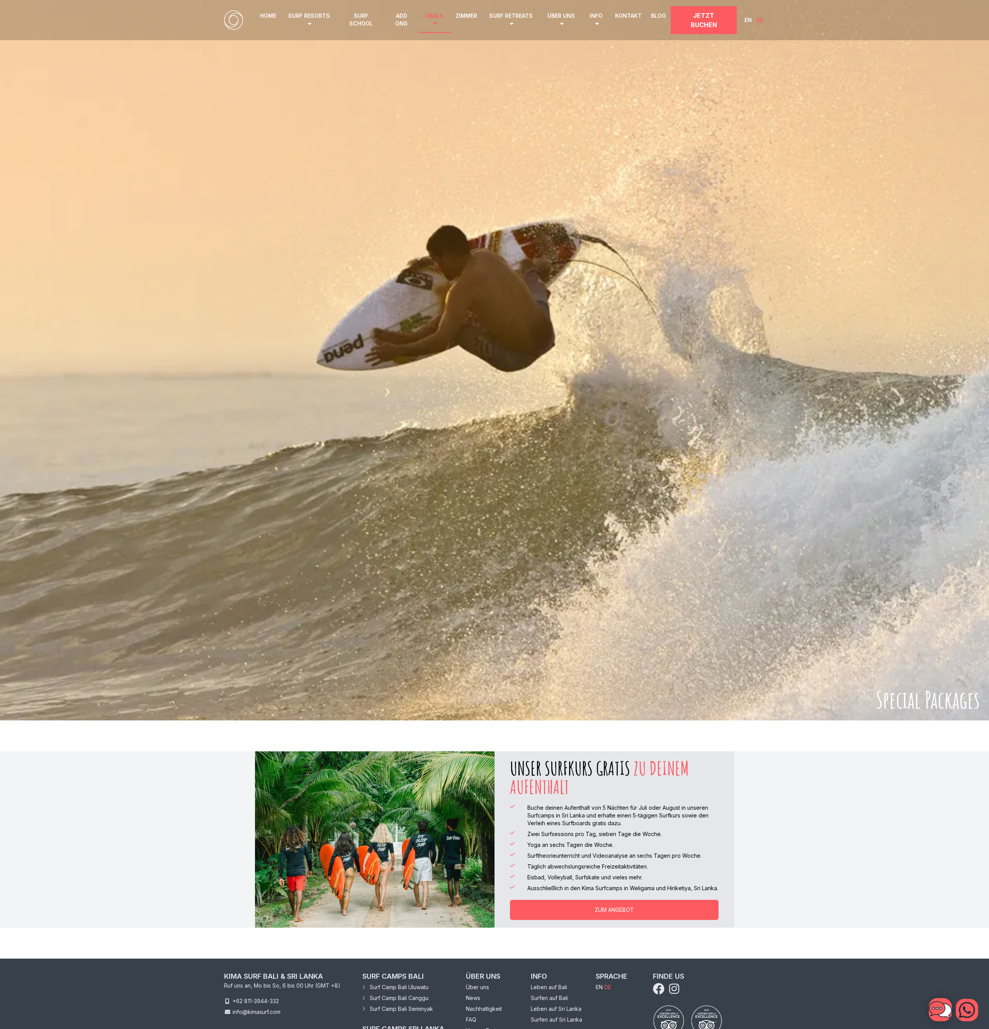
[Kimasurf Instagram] (674, 991)
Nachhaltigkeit (484, 1008)
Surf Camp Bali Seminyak (400, 1008)
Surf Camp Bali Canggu (398, 998)
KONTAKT (628, 15)
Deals (434, 15)
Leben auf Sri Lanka (556, 1008)
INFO (596, 15)
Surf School (361, 19)
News (473, 998)
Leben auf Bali (549, 987)
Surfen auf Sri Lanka (556, 1019)
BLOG (658, 15)
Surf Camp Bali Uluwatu (398, 987)
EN (748, 20)
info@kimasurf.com (256, 1012)
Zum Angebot (614, 909)
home (268, 15)
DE (759, 20)
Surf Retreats (511, 15)
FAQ (471, 1019)
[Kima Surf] (233, 20)
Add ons (401, 19)
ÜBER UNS (561, 15)
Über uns (477, 987)
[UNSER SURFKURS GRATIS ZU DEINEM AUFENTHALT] (374, 839)
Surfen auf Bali (549, 998)
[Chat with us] (967, 1010)
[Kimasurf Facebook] (660, 991)
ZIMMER (466, 15)
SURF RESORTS (309, 15)
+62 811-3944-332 (256, 1001)
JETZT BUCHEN (704, 20)
